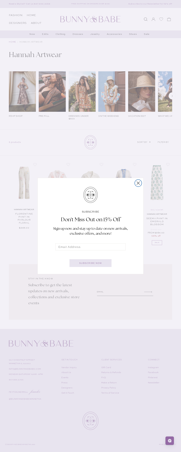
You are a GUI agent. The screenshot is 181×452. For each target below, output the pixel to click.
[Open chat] (169, 440)
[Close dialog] (138, 183)
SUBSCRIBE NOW (90, 263)
